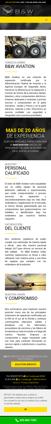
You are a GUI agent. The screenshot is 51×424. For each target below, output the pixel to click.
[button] (21, 403)
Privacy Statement (30, 382)
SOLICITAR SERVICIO (25, 364)
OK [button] (25, 409)
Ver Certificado (32, 376)
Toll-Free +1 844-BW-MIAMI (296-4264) (31, 2)
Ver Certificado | (25, 379)
